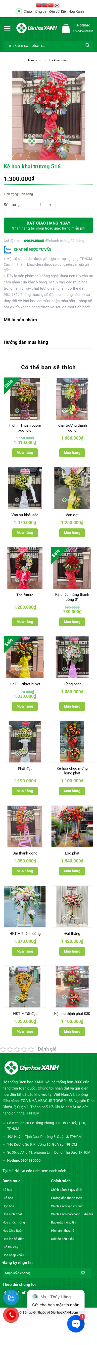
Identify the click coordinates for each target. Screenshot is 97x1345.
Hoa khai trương (58, 60)
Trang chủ (34, 60)
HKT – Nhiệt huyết (25, 684)
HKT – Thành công (25, 933)
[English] (45, 5)
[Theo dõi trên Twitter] (24, 1293)
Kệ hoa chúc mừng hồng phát (72, 771)
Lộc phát (72, 853)
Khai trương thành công (72, 428)
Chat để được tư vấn (32, 249)
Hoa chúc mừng (13, 1222)
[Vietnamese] (39, 5)
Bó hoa (7, 1190)
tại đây (72, 1171)
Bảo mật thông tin (63, 1222)
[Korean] (57, 5)
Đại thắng (72, 933)
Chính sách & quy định (66, 1190)
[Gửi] (87, 46)
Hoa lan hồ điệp (13, 1239)
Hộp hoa (8, 1206)
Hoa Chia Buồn (12, 1230)
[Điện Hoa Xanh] (36, 28)
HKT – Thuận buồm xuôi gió (25, 428)
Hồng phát (72, 684)
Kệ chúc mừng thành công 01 (72, 597)
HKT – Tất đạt (25, 1013)
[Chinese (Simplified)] (51, 5)
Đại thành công (24, 853)
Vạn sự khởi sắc (24, 515)
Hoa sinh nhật (12, 1214)
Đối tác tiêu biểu (62, 1239)
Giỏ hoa (7, 1198)
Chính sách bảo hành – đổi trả (72, 1214)
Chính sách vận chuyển (67, 1206)
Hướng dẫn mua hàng (26, 342)
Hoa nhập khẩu (13, 1255)
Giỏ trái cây (10, 1247)
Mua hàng (25, 453)
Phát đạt (25, 768)
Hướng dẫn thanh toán (66, 1198)
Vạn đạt (72, 515)
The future (24, 595)
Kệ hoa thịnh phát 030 (72, 1013)
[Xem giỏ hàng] (66, 28)
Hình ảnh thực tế (62, 1230)
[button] (7, 28)
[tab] (48, 320)
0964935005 (34, 241)
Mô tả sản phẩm (20, 319)
